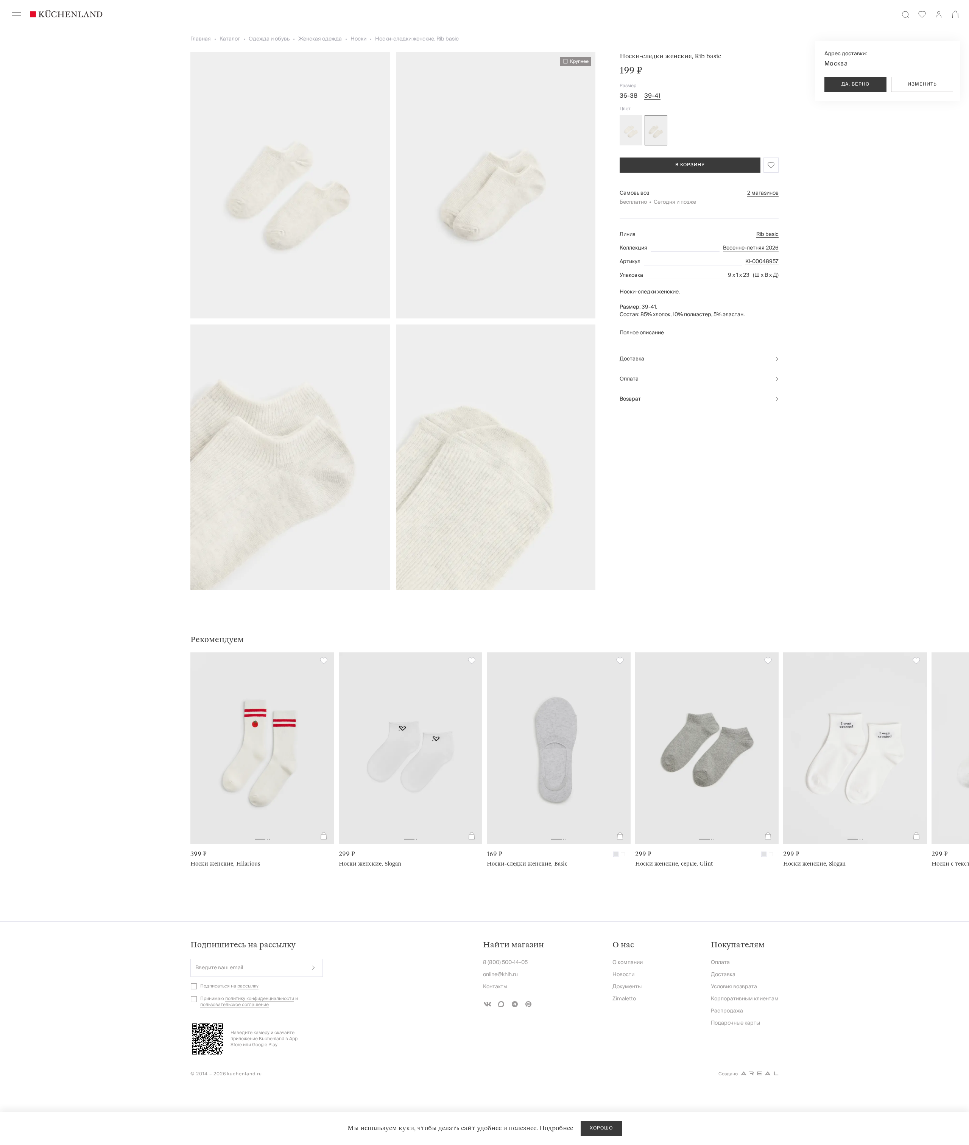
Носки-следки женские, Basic (527, 863)
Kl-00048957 (762, 261)
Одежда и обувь (269, 39)
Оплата (629, 379)
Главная (200, 39)
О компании (627, 962)
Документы (627, 987)
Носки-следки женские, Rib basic (417, 39)
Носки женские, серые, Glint (674, 863)
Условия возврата (734, 987)
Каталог (230, 39)
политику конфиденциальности (259, 999)
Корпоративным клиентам (745, 999)
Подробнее (556, 1128)
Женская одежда (320, 39)
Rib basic (767, 234)
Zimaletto (624, 999)
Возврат (630, 399)
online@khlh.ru (500, 974)
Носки (358, 39)
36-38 (628, 96)
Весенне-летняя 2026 (751, 248)
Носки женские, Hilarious (225, 863)
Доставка (632, 358)
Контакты (495, 987)
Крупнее (579, 61)
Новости (623, 974)
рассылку (248, 986)
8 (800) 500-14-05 (505, 962)
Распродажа (727, 1011)
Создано (728, 1074)
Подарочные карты (735, 1023)
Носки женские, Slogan (370, 863)
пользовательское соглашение (234, 1005)
